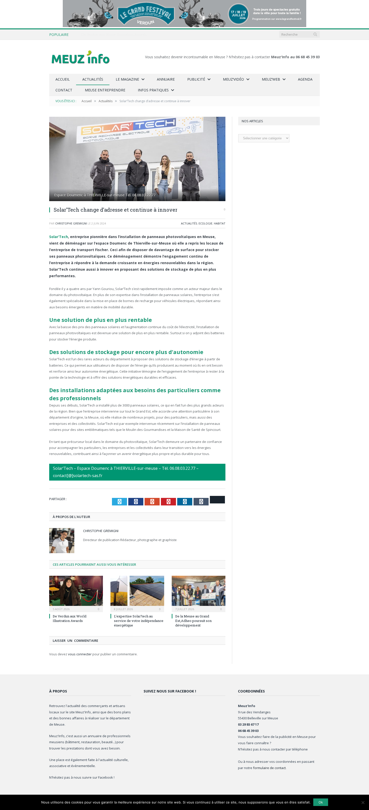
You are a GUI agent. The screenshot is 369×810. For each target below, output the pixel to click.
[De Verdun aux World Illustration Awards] (76, 593)
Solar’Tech (58, 236)
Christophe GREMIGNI (71, 223)
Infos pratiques (153, 90)
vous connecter (80, 654)
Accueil (62, 79)
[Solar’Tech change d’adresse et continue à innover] (137, 159)
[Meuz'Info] (80, 56)
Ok (321, 802)
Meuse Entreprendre (105, 90)
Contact (63, 90)
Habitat (219, 223)
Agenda (305, 79)
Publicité (196, 79)
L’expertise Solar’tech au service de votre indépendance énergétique (138, 620)
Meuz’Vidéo (233, 79)
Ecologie (205, 223)
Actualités (92, 79)
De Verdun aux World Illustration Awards (114, 34)
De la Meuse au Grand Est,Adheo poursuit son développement (193, 620)
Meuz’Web (271, 79)
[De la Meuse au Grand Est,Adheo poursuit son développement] (198, 593)
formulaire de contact (269, 768)
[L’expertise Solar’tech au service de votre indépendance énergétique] (137, 593)
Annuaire (166, 79)
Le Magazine (127, 79)
